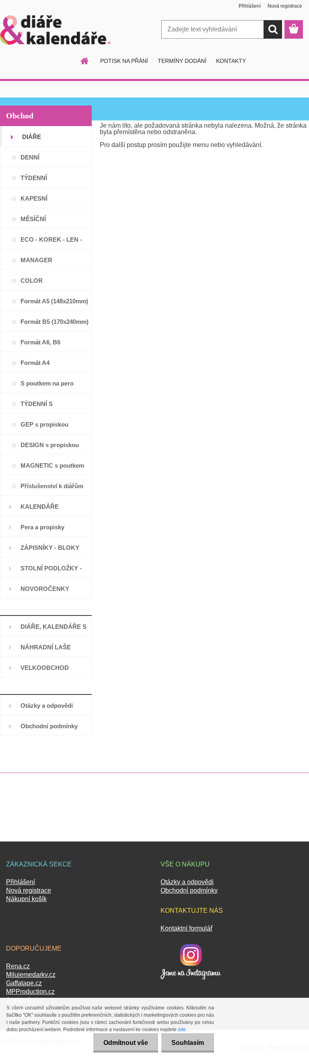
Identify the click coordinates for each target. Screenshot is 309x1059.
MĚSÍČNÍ (33, 219)
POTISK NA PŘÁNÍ (124, 61)
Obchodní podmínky (49, 726)
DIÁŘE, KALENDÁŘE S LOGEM (54, 629)
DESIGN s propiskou (50, 444)
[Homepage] (85, 61)
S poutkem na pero (47, 383)
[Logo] (55, 30)
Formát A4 (35, 362)
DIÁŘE (31, 136)
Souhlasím (187, 1042)
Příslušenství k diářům (52, 486)
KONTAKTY (231, 61)
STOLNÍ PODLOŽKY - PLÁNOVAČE (51, 571)
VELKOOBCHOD (45, 667)
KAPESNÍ (34, 198)
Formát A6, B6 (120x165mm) (40, 345)
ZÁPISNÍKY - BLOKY (50, 547)
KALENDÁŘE (40, 506)
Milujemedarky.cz (31, 974)
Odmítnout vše (125, 1042)
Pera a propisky (42, 527)
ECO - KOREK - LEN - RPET (51, 242)
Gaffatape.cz (24, 983)
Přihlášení (250, 6)
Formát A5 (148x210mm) (54, 301)
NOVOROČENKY (45, 588)
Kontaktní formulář (186, 928)
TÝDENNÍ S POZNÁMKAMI (42, 407)
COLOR (32, 280)
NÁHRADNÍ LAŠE (46, 647)
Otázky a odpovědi (47, 705)
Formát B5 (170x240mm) (55, 321)
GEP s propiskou (44, 424)
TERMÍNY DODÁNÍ (182, 61)
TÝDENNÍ (34, 177)
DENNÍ (30, 157)
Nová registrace (285, 6)
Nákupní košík (26, 898)
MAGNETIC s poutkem (52, 465)
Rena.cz (18, 966)
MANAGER (36, 260)
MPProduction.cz (30, 991)
